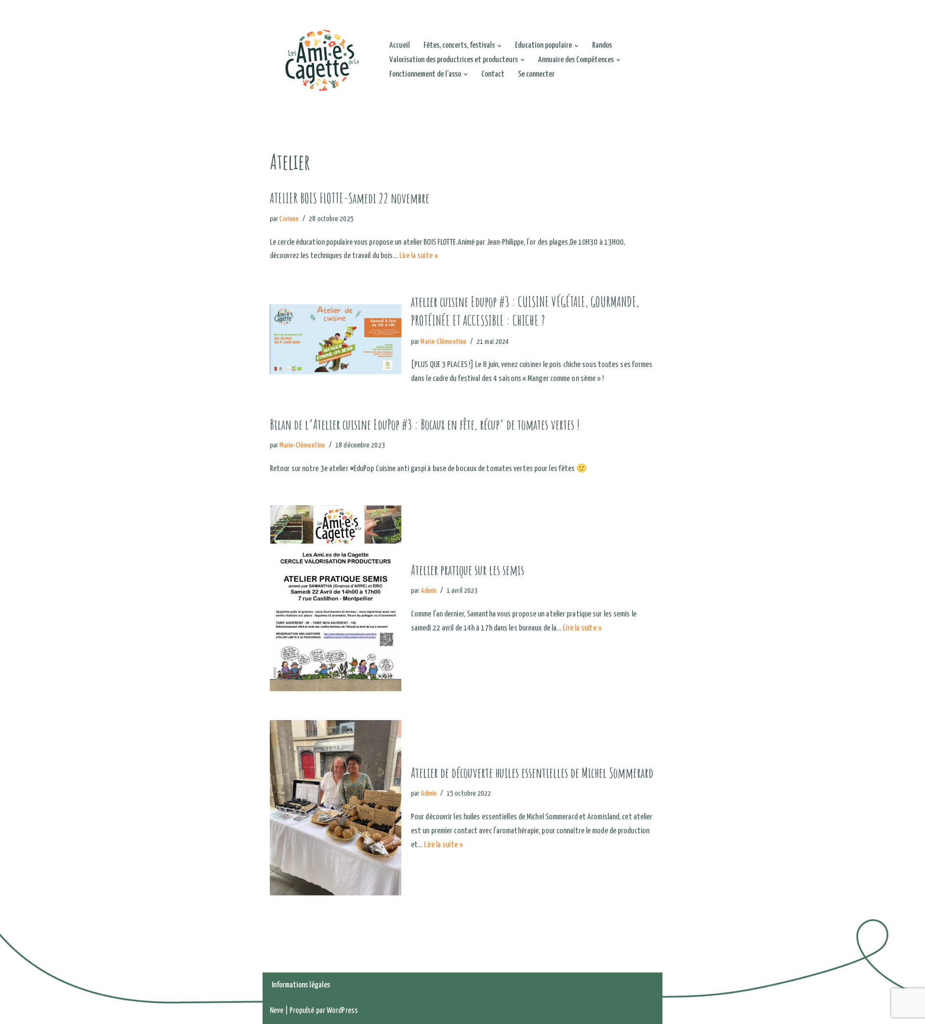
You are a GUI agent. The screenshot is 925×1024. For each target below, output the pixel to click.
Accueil (399, 45)
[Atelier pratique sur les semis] (335, 598)
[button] (499, 46)
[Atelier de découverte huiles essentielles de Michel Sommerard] (335, 807)
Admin (428, 590)
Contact (492, 74)
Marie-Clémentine (443, 341)
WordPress (342, 1011)
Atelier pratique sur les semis (467, 570)
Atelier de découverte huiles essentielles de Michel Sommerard (532, 772)
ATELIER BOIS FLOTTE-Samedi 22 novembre (349, 198)
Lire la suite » (418, 256)
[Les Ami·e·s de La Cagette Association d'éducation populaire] (321, 60)
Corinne (289, 219)
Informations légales (301, 985)
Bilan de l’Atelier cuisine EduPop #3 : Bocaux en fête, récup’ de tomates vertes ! (425, 424)
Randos (602, 45)
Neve (276, 1011)
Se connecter (536, 74)
